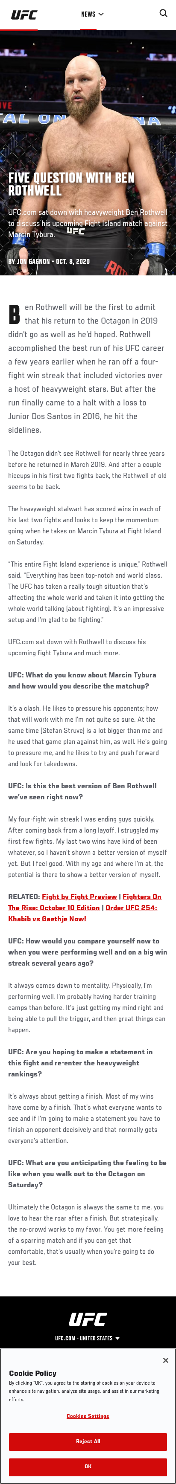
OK (88, 1467)
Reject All (88, 1442)
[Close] (165, 1360)
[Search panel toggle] (163, 13)
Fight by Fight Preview (79, 897)
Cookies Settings (88, 1417)
